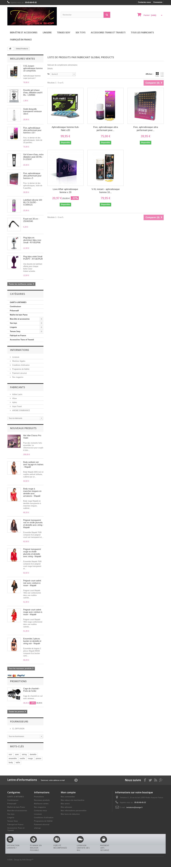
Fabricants (17, 387)
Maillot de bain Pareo (19, 315)
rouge (30, 758)
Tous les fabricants (142, 32)
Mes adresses (66, 807)
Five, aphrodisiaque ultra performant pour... (105, 128)
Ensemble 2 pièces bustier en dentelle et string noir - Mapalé (32, 641)
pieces (38, 758)
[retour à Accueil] (10, 48)
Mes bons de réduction (70, 814)
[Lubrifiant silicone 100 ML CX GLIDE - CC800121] (14, 205)
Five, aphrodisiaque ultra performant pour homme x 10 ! (32, 130)
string (24, 754)
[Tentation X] (32, 16)
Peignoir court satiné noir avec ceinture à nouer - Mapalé (32, 583)
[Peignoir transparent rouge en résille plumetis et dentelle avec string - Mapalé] (14, 555)
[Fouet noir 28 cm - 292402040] (14, 224)
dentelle (33, 754)
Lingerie (47, 32)
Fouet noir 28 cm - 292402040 (31, 220)
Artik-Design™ (27, 860)
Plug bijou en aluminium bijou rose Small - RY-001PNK (32, 240)
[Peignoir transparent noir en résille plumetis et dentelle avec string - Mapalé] (14, 526)
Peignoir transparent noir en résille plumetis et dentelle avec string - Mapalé (33, 523)
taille (18, 762)
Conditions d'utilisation (21, 365)
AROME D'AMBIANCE (21, 410)
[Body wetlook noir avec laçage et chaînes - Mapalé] (14, 468)
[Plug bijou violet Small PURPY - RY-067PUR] (14, 262)
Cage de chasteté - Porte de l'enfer (31, 689)
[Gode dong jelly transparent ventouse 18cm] (14, 114)
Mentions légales (18, 361)
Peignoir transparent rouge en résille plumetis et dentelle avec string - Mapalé (32, 552)
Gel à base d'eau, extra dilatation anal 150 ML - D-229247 (33, 156)
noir (10, 754)
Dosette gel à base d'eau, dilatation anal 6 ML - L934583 (32, 92)
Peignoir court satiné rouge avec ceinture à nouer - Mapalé (32, 612)
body (11, 762)
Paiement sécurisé (19, 373)
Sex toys (81, 32)
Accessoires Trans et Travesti (108, 32)
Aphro (14, 402)
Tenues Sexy (63, 32)
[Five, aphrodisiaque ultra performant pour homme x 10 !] (14, 133)
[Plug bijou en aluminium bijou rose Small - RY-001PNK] (14, 243)
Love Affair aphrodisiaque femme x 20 (65, 191)
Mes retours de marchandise (72, 800)
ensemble (13, 758)
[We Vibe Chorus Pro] (14, 441)
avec (17, 754)
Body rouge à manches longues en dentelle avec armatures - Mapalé (32, 492)
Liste (162, 76)
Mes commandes (68, 797)
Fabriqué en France (21, 39)
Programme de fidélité (20, 369)
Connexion (157, 2)
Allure (14, 398)
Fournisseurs (19, 721)
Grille (157, 76)
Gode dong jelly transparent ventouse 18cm (32, 111)
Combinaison (15, 306)
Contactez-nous (144, 2)
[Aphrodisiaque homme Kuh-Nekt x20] (65, 106)
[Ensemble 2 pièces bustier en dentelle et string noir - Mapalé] (14, 644)
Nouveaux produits (23, 428)
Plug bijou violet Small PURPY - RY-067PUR (33, 257)
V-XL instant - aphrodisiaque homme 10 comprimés (33, 68)
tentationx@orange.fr (134, 807)
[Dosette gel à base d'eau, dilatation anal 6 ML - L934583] (14, 96)
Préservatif (14, 311)
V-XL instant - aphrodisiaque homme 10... (106, 191)
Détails (50, 69)
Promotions (18, 681)
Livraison (15, 357)
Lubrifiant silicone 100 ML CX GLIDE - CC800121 (32, 202)
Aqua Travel (17, 406)
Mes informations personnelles (73, 811)
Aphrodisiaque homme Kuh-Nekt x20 (65, 128)
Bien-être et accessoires (23, 32)
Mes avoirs (65, 804)
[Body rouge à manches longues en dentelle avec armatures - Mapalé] (14, 494)
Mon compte (68, 792)
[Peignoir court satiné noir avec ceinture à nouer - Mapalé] (14, 586)
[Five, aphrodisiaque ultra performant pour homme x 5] (145, 106)
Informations (19, 350)
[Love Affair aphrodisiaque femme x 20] (65, 168)
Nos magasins (17, 377)
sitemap (37, 828)
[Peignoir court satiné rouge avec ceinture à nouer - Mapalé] (14, 615)
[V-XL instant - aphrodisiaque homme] (14, 71)
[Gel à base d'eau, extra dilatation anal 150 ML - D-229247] (14, 160)
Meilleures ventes (22, 58)
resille (22, 758)
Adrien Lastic (17, 394)
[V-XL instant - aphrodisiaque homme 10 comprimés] (105, 168)
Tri (48, 74)
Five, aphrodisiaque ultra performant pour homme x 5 (32, 175)
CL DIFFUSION (18, 729)
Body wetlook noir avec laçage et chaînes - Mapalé (33, 464)
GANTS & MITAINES (18, 302)
